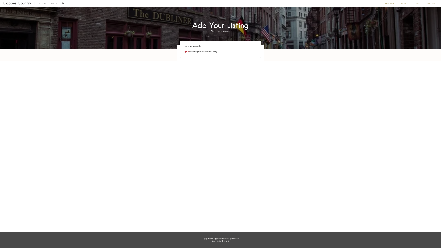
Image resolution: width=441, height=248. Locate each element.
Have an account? (192, 46)
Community (430, 3)
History (417, 3)
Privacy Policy (216, 241)
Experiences (404, 3)
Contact (226, 241)
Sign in (186, 52)
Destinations (389, 3)
